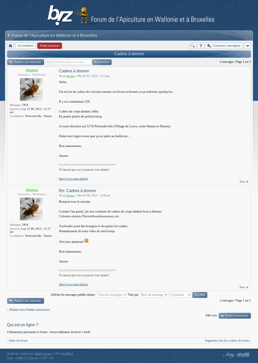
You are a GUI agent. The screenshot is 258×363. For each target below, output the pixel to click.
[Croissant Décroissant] (188, 294)
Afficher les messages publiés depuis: (73, 294)
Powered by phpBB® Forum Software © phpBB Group (243, 354)
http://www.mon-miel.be (73, 178)
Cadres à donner (129, 54)
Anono (32, 70)
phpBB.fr (67, 353)
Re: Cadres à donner (77, 191)
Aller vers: (211, 315)
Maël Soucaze (43, 353)
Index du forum (18, 340)
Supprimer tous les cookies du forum (227, 340)
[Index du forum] (10, 46)
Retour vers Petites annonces (30, 309)
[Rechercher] (192, 46)
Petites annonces (236, 315)
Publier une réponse (27, 62)
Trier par (133, 294)
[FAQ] (201, 46)
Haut (242, 181)
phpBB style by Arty (228, 354)
